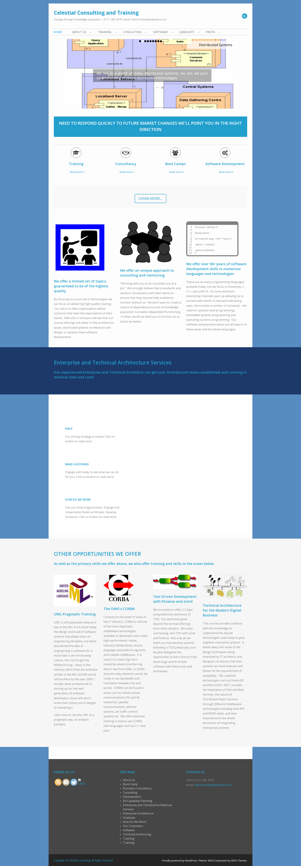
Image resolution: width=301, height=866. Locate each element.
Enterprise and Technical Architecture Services (147, 807)
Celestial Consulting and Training (96, 12)
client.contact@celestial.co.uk (213, 785)
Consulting (132, 32)
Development (132, 797)
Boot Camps (175, 163)
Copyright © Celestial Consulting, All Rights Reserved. (83, 860)
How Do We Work (134, 822)
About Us (79, 32)
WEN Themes (239, 860)
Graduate (186, 32)
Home (58, 32)
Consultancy (125, 163)
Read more (76, 172)
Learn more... (150, 198)
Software (160, 32)
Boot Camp (130, 784)
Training (104, 32)
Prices (210, 32)
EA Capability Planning (137, 801)
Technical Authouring (137, 834)
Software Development (225, 163)
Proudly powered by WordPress (179, 860)
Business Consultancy (137, 788)
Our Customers (133, 826)
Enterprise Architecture (138, 813)
